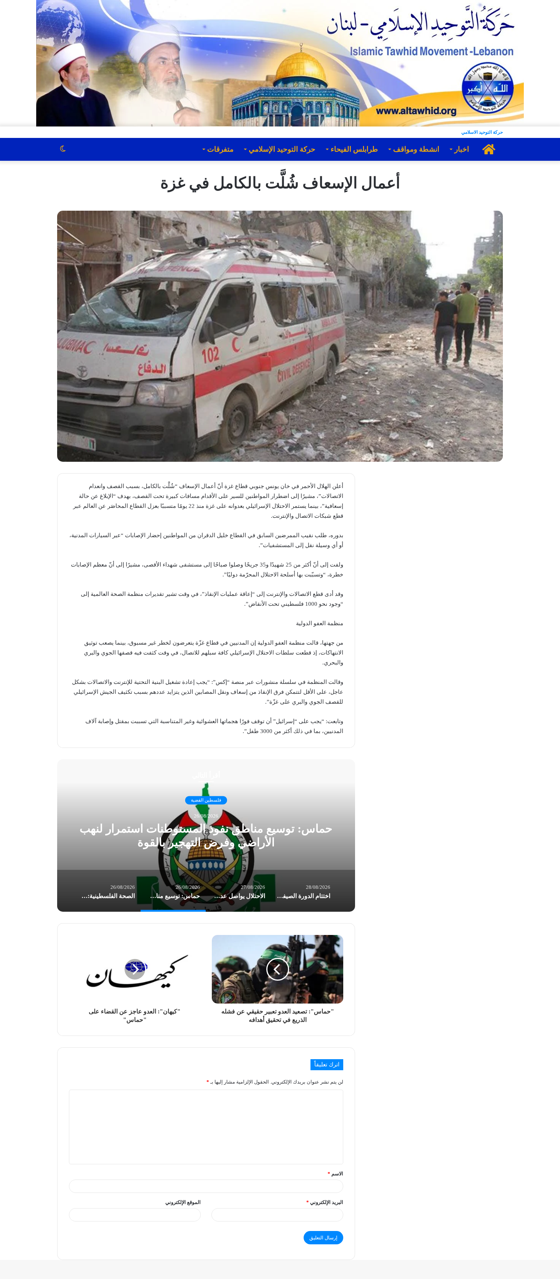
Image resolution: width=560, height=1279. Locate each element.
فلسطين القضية (206, 800)
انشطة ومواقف (416, 149)
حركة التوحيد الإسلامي (282, 149)
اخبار (461, 149)
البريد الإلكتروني (324, 1202)
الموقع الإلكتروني (183, 1202)
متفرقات (220, 149)
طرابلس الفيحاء (354, 149)
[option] (206, 835)
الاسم (335, 1174)
